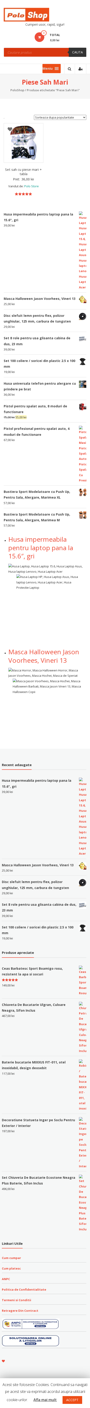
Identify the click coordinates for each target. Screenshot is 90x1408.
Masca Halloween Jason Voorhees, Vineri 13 (43, 655)
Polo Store (31, 186)
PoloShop (17, 90)
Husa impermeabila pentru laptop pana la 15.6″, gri (40, 547)
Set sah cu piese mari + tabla (23, 171)
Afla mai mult (45, 1399)
